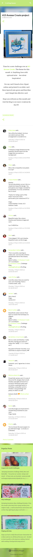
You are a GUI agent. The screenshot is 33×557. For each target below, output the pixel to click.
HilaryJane (11, 130)
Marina (10, 424)
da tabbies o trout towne (16, 337)
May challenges (6, 499)
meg (9, 147)
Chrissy (10, 215)
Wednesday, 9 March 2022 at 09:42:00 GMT (17, 399)
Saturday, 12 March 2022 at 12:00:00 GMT (17, 434)
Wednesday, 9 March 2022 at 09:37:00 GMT (17, 369)
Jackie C (11, 293)
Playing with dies (6, 531)
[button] (3, 21)
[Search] (30, 3)
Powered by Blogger (17, 550)
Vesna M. (11, 360)
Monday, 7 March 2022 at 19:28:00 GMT (16, 330)
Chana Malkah (13, 179)
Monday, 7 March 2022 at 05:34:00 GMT (16, 287)
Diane (10, 165)
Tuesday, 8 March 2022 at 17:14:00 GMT (16, 354)
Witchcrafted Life (14, 375)
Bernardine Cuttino (14, 250)
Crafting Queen (10, 3)
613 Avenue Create (8, 115)
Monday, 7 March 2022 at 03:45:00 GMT (16, 270)
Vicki (10, 235)
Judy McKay (12, 277)
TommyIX (21, 554)
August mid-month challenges (10, 468)
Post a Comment (8, 439)
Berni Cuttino (12, 310)
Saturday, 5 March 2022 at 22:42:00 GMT (16, 140)
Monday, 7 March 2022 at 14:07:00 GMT (16, 303)
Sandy (10, 406)
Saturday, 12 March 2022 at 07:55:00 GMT (17, 417)
